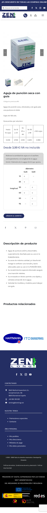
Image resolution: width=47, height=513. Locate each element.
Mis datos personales (17, 446)
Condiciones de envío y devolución (26, 465)
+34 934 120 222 (14, 399)
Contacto (12, 422)
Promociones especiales (18, 418)
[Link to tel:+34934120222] (25, 15)
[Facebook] (5, 228)
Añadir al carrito (14, 216)
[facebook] (32, 8)
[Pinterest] (26, 228)
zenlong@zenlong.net (16, 403)
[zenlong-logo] (8, 13)
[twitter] (36, 8)
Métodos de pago (15, 443)
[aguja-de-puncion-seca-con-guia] (23, 52)
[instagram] (40, 8)
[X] (15, 228)
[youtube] (44, 8)
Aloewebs (23, 460)
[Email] (36, 228)
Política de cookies (9, 465)
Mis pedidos (14, 436)
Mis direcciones (15, 439)
